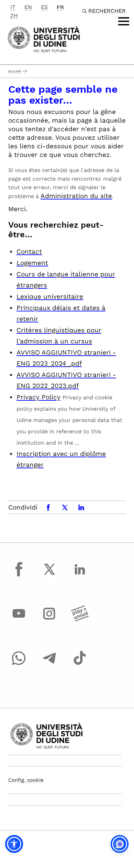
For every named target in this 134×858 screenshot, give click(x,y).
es (44, 7)
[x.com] (49, 575)
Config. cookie (26, 780)
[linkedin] (79, 575)
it (12, 7)
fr (60, 7)
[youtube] (19, 620)
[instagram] (49, 620)
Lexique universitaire (49, 296)
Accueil (14, 71)
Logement (32, 263)
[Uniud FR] (43, 39)
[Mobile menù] (123, 21)
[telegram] (49, 664)
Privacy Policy (38, 397)
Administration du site (76, 196)
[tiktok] (79, 664)
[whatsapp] (19, 664)
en (28, 7)
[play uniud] (79, 620)
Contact (29, 251)
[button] (14, 844)
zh (14, 15)
